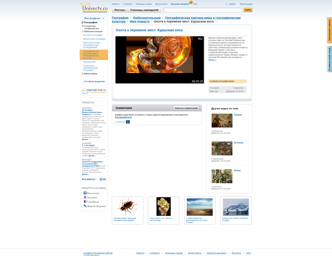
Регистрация (246, 4)
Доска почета (161, 4)
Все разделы (92, 18)
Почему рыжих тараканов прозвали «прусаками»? (125, 219)
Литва (237, 170)
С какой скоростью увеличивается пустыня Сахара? (196, 220)
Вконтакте (93, 193)
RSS (195, 4)
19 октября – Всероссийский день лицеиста (92, 112)
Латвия (238, 114)
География (90, 22)
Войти (232, 4)
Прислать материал (216, 253)
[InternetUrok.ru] (94, 93)
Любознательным (93, 31)
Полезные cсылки (144, 4)
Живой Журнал (96, 206)
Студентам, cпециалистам (90, 27)
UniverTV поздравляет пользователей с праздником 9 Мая (92, 164)
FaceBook (93, 201)
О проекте (127, 4)
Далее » (212, 59)
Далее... (85, 139)
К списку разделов (95, 81)
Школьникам (90, 73)
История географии (93, 35)
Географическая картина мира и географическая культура (91, 54)
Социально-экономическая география (90, 68)
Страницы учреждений (144, 9)
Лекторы (119, 9)
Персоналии (89, 62)
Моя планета (140, 21)
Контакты (236, 253)
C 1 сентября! (88, 145)
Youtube (92, 197)
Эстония (238, 142)
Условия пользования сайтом (97, 253)
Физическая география (94, 39)
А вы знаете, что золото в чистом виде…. (161, 219)
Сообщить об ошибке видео (222, 81)
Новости (116, 4)
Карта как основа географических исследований (91, 45)
